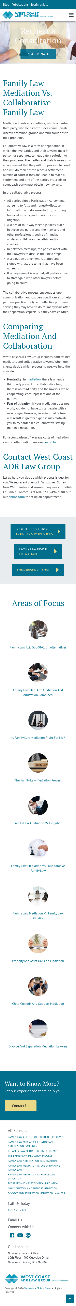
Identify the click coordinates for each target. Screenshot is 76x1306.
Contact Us (20, 1105)
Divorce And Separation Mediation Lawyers (38, 1046)
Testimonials (39, 4)
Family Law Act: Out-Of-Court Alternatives (38, 647)
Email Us (15, 1219)
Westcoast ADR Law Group (37, 1288)
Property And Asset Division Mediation (38, 961)
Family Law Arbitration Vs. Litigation (38, 823)
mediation (34, 379)
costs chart (51, 442)
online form (17, 497)
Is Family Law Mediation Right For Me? (38, 738)
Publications (20, 4)
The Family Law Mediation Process (38, 780)
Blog (6, 4)
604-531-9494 (38, 54)
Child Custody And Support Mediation (38, 1004)
